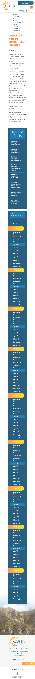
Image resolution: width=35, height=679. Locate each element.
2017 (16, 570)
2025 (16, 228)
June (15, 251)
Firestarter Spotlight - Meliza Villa (14, 176)
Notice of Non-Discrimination (20, 651)
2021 (16, 395)
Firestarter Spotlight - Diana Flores (15, 150)
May (15, 254)
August (15, 20)
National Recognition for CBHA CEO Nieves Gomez (16, 185)
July (15, 248)
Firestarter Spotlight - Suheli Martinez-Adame (16, 167)
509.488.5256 (23, 11)
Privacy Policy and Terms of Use (19, 649)
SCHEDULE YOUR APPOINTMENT (25, 2)
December (16, 233)
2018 (14, 18)
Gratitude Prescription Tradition (15, 201)
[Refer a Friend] (23, 23)
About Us (15, 14)
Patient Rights (19, 655)
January (16, 266)
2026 (14, 223)
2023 (16, 308)
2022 (16, 349)
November (16, 318)
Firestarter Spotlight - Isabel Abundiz (15, 142)
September (16, 240)
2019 (16, 488)
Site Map (19, 653)
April (15, 257)
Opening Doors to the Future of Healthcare (16, 194)
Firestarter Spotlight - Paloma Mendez (16, 158)
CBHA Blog (16, 16)
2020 (16, 441)
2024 (16, 270)
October (17, 237)
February (17, 263)
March (16, 260)
